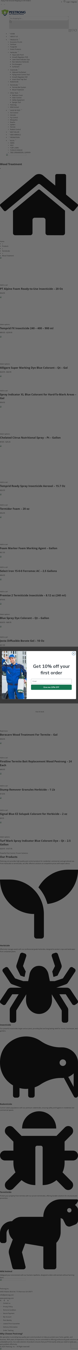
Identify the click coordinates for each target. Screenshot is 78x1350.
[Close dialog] (73, 653)
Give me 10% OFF (51, 687)
